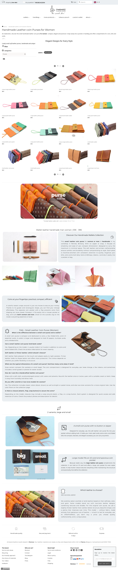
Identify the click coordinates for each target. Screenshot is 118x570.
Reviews (27, 550)
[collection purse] (59, 201)
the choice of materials (9, 558)
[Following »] (63, 66)
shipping (11, 2)
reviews (88, 564)
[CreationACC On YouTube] (82, 550)
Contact (27, 553)
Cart (74, 2)
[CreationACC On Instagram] (79, 550)
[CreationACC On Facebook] (74, 550)
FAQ (49, 560)
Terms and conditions (54, 550)
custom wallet (77, 17)
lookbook (5, 563)
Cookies (50, 558)
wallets (26, 17)
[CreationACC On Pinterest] (76, 550)
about (88, 17)
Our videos (5, 560)
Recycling (5, 553)
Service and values (7, 550)
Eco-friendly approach (8, 555)
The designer (29, 555)
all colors (48, 52)
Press (26, 560)
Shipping (50, 563)
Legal (49, 553)
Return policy (52, 555)
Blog (26, 558)
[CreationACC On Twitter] (71, 550)
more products (49, 17)
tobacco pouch (64, 17)
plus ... (4, 38)
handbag (36, 17)
